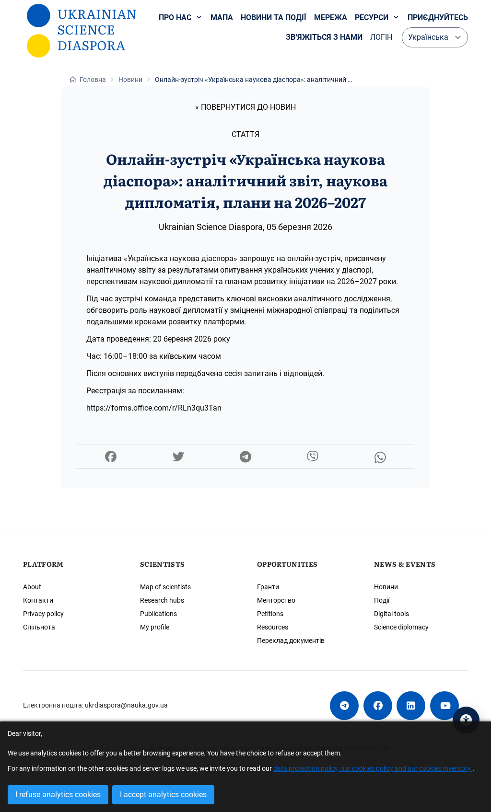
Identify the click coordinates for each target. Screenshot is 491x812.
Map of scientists (165, 587)
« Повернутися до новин (245, 107)
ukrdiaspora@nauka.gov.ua (126, 705)
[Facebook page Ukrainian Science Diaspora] (377, 705)
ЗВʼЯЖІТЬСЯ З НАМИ (324, 37)
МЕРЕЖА (330, 17)
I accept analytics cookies (163, 794)
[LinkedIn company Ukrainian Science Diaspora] (411, 705)
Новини (386, 587)
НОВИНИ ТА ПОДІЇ (273, 17)
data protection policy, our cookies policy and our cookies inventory (372, 769)
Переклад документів (291, 640)
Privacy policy (43, 614)
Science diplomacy (401, 627)
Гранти (268, 587)
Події (381, 600)
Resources (272, 627)
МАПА (221, 17)
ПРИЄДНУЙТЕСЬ (438, 17)
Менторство (276, 600)
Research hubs (162, 600)
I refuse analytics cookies (58, 794)
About (32, 587)
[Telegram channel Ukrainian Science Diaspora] (344, 705)
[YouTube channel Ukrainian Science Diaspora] (444, 705)
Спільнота (39, 627)
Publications (158, 614)
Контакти (38, 600)
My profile (154, 627)
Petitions (270, 614)
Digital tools (391, 614)
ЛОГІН (381, 37)
